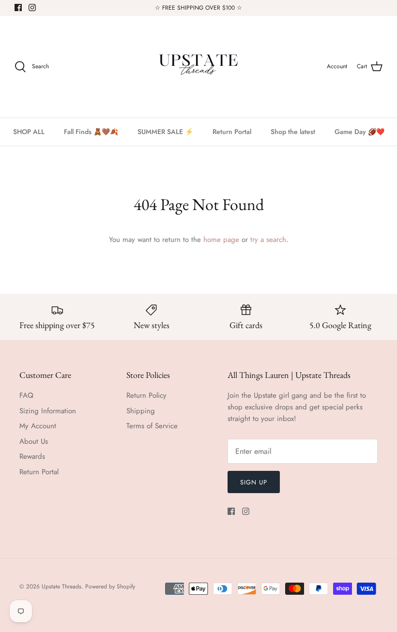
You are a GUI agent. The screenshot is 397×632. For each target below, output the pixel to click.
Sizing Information (47, 411)
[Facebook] (18, 7)
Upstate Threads (61, 586)
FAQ (26, 395)
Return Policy (146, 395)
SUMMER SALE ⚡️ (165, 131)
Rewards (32, 456)
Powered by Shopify (110, 586)
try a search (268, 239)
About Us (33, 441)
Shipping (140, 411)
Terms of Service (152, 426)
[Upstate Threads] (198, 67)
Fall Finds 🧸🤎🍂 (91, 131)
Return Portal (232, 131)
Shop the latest (293, 131)
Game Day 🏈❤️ (359, 131)
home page (221, 239)
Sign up (253, 482)
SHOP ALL (29, 131)
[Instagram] (32, 7)
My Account (37, 426)
